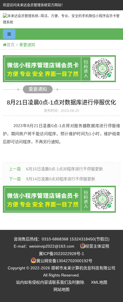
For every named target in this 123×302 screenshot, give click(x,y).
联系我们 (60, 282)
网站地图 (61, 289)
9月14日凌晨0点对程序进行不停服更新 (60, 179)
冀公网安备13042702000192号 (64, 260)
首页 (11, 44)
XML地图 (99, 282)
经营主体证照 (97, 246)
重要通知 (27, 44)
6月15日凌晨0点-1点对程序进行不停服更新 (64, 169)
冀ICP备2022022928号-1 (61, 253)
